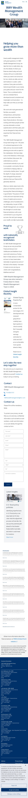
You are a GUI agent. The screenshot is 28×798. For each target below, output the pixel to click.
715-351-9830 (6, 702)
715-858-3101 (10, 392)
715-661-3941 (7, 746)
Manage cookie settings (14, 794)
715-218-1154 (6, 740)
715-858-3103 (7, 692)
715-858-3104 (7, 701)
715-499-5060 (6, 685)
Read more (9, 537)
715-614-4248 (6, 725)
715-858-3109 (7, 724)
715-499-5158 (6, 676)
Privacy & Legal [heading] (19, 761)
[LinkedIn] (3, 677)
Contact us (19, 374)
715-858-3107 (7, 731)
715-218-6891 (6, 733)
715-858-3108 (7, 739)
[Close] (25, 765)
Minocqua (3, 763)
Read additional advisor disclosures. (9, 626)
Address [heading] (3, 761)
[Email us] (1, 667)
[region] (14, 781)
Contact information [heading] (6, 661)
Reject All (14, 785)
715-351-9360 (6, 693)
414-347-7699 (7, 717)
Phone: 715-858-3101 (5, 664)
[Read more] (5, 557)
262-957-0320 (6, 718)
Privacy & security (18, 763)
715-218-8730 (6, 753)
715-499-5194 (6, 711)
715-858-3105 (7, 709)
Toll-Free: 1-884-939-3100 (6, 666)
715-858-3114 (7, 752)
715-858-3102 (7, 683)
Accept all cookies (14, 790)
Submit (8, 484)
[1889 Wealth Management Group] (14, 23)
